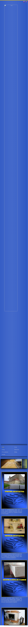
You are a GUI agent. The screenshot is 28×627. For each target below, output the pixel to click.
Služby (15, 452)
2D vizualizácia (5, 452)
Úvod (3, 447)
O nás (15, 447)
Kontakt (3, 454)
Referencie (16, 449)
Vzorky (3, 449)
